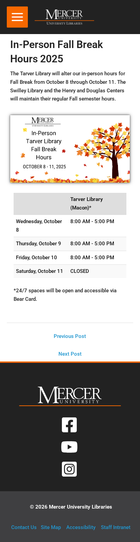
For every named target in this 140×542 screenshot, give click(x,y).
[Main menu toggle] (17, 17)
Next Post (70, 354)
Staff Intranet (115, 527)
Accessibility (80, 527)
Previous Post (70, 336)
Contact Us (24, 527)
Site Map (51, 527)
